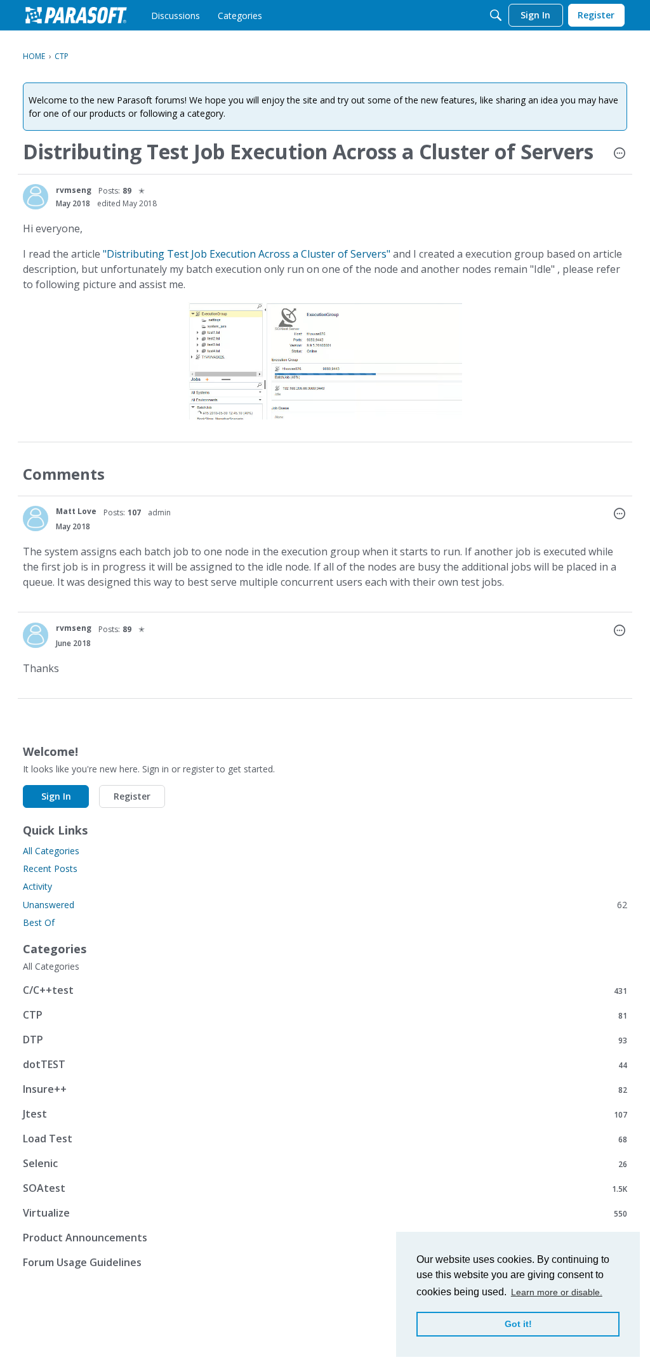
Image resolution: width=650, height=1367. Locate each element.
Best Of (39, 922)
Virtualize (325, 1213)
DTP (325, 1040)
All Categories (51, 851)
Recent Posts (50, 868)
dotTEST (325, 1064)
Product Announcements (325, 1238)
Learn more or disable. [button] (556, 1292)
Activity (37, 886)
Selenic (325, 1163)
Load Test (325, 1139)
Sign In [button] (56, 796)
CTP (325, 1015)
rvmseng (73, 190)
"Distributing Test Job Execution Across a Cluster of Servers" (246, 254)
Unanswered (325, 905)
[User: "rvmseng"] (35, 196)
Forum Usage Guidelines (325, 1262)
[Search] (495, 15)
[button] (619, 154)
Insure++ (325, 1089)
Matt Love (76, 511)
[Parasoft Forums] (76, 15)
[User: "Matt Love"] (35, 518)
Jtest (325, 1114)
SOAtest (325, 1188)
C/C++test (325, 990)
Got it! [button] (518, 1324)
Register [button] (132, 796)
